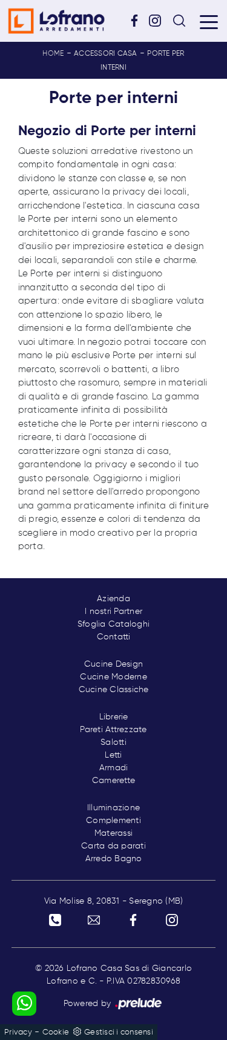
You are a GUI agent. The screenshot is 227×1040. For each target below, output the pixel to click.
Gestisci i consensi (118, 1032)
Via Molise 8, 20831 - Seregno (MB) (113, 901)
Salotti (113, 742)
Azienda (113, 599)
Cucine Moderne (113, 677)
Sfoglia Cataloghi (113, 624)
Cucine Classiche (114, 689)
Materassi (113, 833)
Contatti (114, 637)
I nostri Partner (113, 611)
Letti (113, 755)
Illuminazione (113, 808)
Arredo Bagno (113, 859)
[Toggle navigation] (209, 21)
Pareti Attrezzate (113, 729)
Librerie (113, 717)
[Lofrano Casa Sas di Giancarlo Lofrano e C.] (56, 21)
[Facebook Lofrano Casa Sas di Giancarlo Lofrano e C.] (138, 20)
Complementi (113, 820)
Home (53, 54)
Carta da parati (113, 846)
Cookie (56, 1032)
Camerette (113, 780)
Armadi (113, 768)
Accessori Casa (105, 54)
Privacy (18, 1032)
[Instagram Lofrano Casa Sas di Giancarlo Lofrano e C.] (159, 20)
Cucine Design (113, 664)
